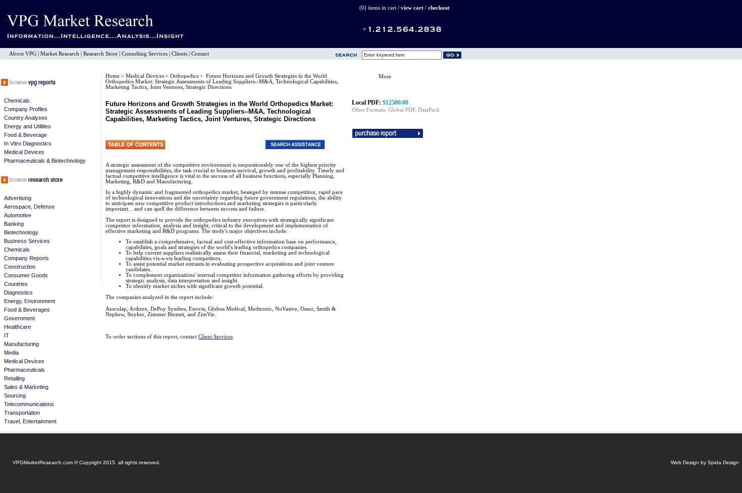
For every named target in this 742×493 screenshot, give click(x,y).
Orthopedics (185, 76)
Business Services (27, 241)
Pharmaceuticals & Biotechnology (45, 161)
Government (19, 318)
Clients (179, 54)
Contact (200, 54)
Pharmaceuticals (24, 370)
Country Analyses (25, 118)
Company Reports (26, 258)
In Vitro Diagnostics (27, 143)
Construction (19, 267)
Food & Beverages (27, 310)
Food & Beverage (25, 135)
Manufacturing (21, 344)
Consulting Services (145, 54)
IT (6, 335)
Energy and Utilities (27, 126)
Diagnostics (18, 292)
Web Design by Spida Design (705, 462)
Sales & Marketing (26, 387)
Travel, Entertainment (30, 421)
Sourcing (15, 395)
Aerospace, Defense (29, 207)
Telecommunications (29, 404)
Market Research (59, 54)
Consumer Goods (26, 275)
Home (112, 76)
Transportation (22, 413)
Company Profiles (25, 109)
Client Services (215, 336)
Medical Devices (24, 152)
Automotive (17, 215)
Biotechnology (21, 232)
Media (11, 353)
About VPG (22, 54)
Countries (16, 284)
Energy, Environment (29, 301)
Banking (14, 224)
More (385, 76)
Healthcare (17, 327)
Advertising (17, 198)
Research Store (100, 54)
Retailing (14, 378)
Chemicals (17, 100)
